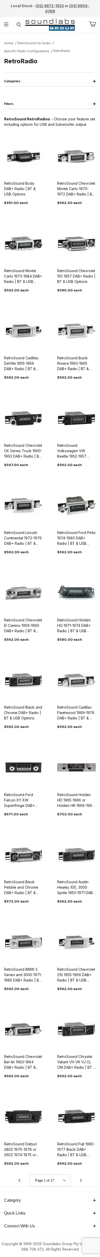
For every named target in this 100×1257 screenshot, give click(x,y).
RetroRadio (61, 51)
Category (12, 1200)
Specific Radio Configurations (26, 51)
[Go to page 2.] (81, 1180)
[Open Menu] (6, 24)
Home (8, 43)
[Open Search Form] (19, 24)
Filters (8, 104)
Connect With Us (19, 1226)
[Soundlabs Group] (50, 24)
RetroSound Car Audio (34, 43)
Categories (12, 81)
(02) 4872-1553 (50, 6)
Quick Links (14, 1213)
